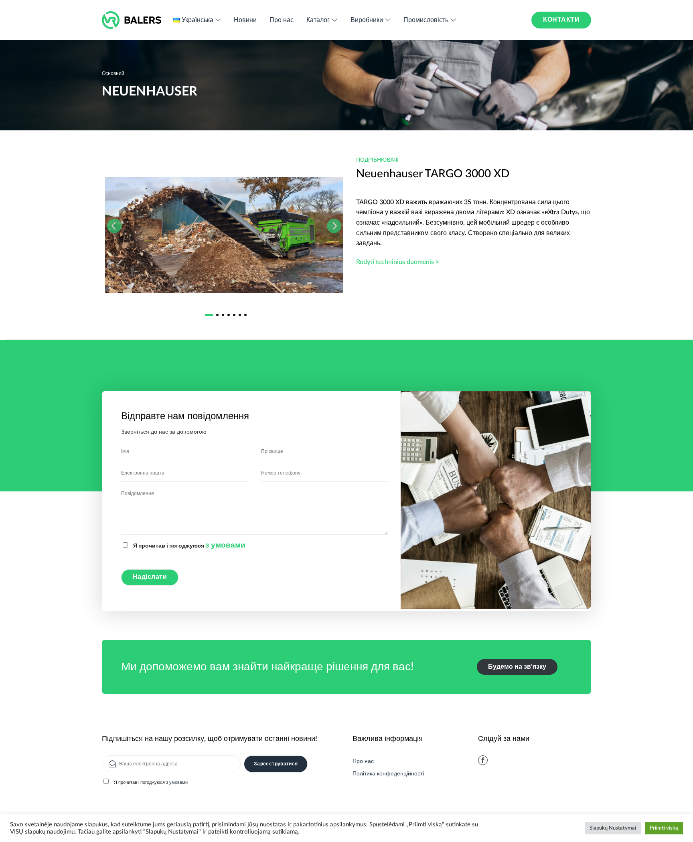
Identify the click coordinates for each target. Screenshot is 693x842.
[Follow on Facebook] (483, 760)
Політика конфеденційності (388, 774)
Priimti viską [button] (664, 828)
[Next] (334, 226)
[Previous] (114, 226)
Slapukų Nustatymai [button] (613, 828)
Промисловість (425, 20)
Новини (245, 20)
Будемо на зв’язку (517, 666)
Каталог (318, 20)
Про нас (282, 20)
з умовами (225, 545)
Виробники (367, 20)
